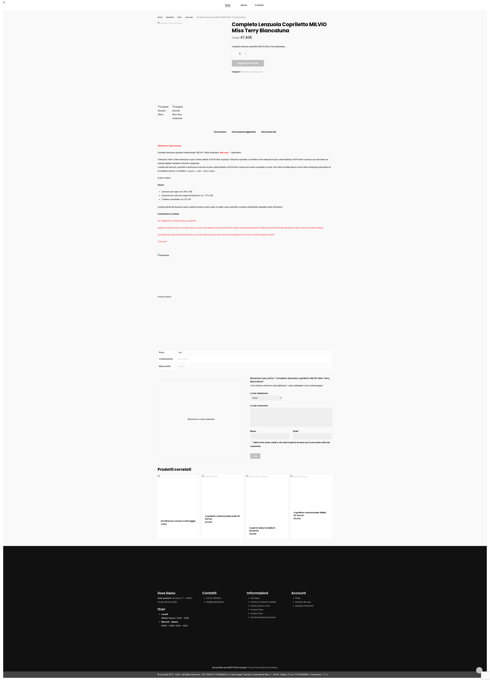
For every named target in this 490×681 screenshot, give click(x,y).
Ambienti (170, 17)
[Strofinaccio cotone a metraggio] (179, 496)
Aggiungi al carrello (248, 63)
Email (296, 431)
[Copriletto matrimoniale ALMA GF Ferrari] (223, 493)
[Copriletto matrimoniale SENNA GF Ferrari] (311, 491)
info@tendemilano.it (215, 602)
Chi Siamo (255, 598)
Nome (253, 431)
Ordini (297, 598)
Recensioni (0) (268, 132)
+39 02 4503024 (213, 598)
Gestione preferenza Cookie (263, 617)
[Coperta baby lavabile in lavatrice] (267, 499)
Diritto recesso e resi (260, 606)
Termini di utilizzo (270, 667)
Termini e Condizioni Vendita (263, 602)
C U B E (325, 674)
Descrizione (220, 132)
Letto (179, 17)
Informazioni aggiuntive (244, 132)
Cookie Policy (257, 613)
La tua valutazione (259, 393)
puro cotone (183, 359)
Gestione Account (303, 602)
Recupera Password (304, 606)
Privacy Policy (257, 609)
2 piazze (181, 366)
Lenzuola (189, 17)
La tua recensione (259, 405)
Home (160, 17)
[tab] (220, 132)
